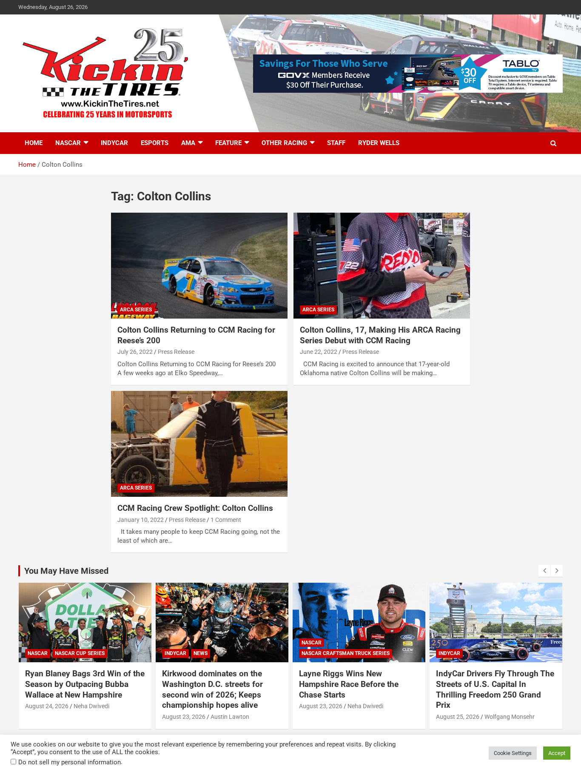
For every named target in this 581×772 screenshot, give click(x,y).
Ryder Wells (378, 143)
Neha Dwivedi (91, 706)
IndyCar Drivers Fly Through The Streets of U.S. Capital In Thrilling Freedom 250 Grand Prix (495, 689)
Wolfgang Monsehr (509, 716)
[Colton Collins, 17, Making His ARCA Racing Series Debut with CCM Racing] (381, 266)
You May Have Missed (66, 571)
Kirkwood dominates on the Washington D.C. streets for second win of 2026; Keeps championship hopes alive (212, 689)
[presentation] (544, 571)
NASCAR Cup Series (80, 653)
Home (34, 143)
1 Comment (226, 519)
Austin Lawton (230, 716)
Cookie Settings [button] (513, 753)
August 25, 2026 (457, 716)
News (201, 653)
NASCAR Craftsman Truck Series (346, 653)
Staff (336, 143)
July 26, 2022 (135, 351)
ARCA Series (136, 310)
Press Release (176, 351)
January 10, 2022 (140, 519)
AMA (188, 143)
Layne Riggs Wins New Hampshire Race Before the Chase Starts (349, 684)
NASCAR (68, 143)
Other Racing (284, 143)
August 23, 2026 (183, 716)
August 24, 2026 (46, 706)
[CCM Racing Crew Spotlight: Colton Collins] (199, 443)
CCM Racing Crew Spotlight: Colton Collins (195, 508)
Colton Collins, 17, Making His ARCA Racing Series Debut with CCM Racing (380, 335)
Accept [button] (556, 753)
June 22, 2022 (318, 351)
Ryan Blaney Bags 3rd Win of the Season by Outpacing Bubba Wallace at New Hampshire (85, 684)
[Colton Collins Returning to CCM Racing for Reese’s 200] (199, 266)
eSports (154, 143)
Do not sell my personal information (69, 762)
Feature (228, 143)
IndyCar (114, 143)
